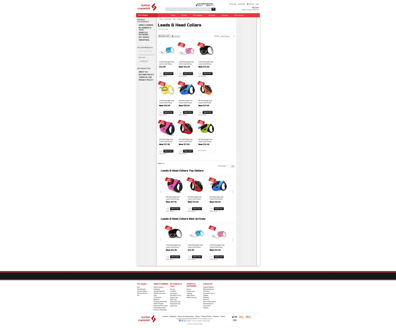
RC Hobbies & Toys (145, 29)
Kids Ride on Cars (175, 295)
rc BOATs (173, 291)
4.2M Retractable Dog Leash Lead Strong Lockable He (166, 64)
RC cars (172, 289)
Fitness (189, 289)
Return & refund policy (186, 316)
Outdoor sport (191, 291)
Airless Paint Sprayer (209, 301)
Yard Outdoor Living (159, 308)
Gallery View (165, 36)
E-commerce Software (192, 323)
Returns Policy (146, 75)
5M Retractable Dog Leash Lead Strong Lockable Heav (185, 103)
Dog (174, 19)
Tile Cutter (206, 291)
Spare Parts (173, 306)
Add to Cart (168, 73)
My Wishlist (241, 4)
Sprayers (206, 308)
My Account (232, 4)
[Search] (213, 9)
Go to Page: (222, 166)
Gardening (157, 289)
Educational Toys (175, 301)
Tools (155, 295)
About (223, 316)
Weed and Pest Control (160, 305)
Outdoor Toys (174, 297)
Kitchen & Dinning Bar (160, 310)
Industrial (144, 40)
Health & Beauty (158, 303)
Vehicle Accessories (160, 293)
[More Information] (167, 50)
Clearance (224, 15)
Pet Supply (144, 37)
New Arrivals (239, 15)
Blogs (198, 316)
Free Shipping (197, 15)
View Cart (251, 4)
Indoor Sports (191, 295)
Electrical (206, 299)
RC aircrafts (173, 293)
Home (173, 15)
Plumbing (206, 297)
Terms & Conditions (197, 320)
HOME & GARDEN (146, 25)
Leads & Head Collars (183, 19)
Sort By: (216, 36)
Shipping (173, 316)
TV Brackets (157, 297)
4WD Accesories (192, 297)
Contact (165, 316)
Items (249, 10)
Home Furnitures (159, 287)
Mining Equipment (208, 289)
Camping (189, 293)
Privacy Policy (146, 80)
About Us (143, 72)
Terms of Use (145, 77)
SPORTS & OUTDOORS (143, 34)
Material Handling (208, 287)
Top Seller (211, 15)
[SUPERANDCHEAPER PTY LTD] (147, 4)
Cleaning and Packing (160, 301)
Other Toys (173, 299)
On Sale (184, 15)
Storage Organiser (159, 291)
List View (176, 36)
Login (257, 4)
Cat (138, 295)
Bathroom (156, 299)
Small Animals (141, 289)
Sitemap (216, 316)
